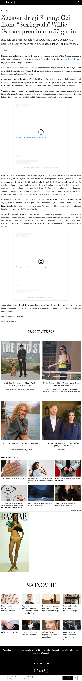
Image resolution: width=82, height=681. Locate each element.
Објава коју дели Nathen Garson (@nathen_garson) (41, 167)
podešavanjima (35, 679)
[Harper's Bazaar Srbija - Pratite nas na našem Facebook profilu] (34, 663)
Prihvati (68, 678)
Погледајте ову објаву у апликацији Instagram (32, 137)
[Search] (79, 2)
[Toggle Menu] (3, 2)
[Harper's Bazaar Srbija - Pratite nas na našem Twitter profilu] (37, 663)
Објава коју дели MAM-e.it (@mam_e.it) (41, 297)
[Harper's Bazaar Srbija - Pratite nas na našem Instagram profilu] (44, 663)
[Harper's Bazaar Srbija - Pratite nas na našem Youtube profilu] (48, 663)
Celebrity (4, 11)
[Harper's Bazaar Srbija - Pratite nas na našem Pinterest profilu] (41, 663)
